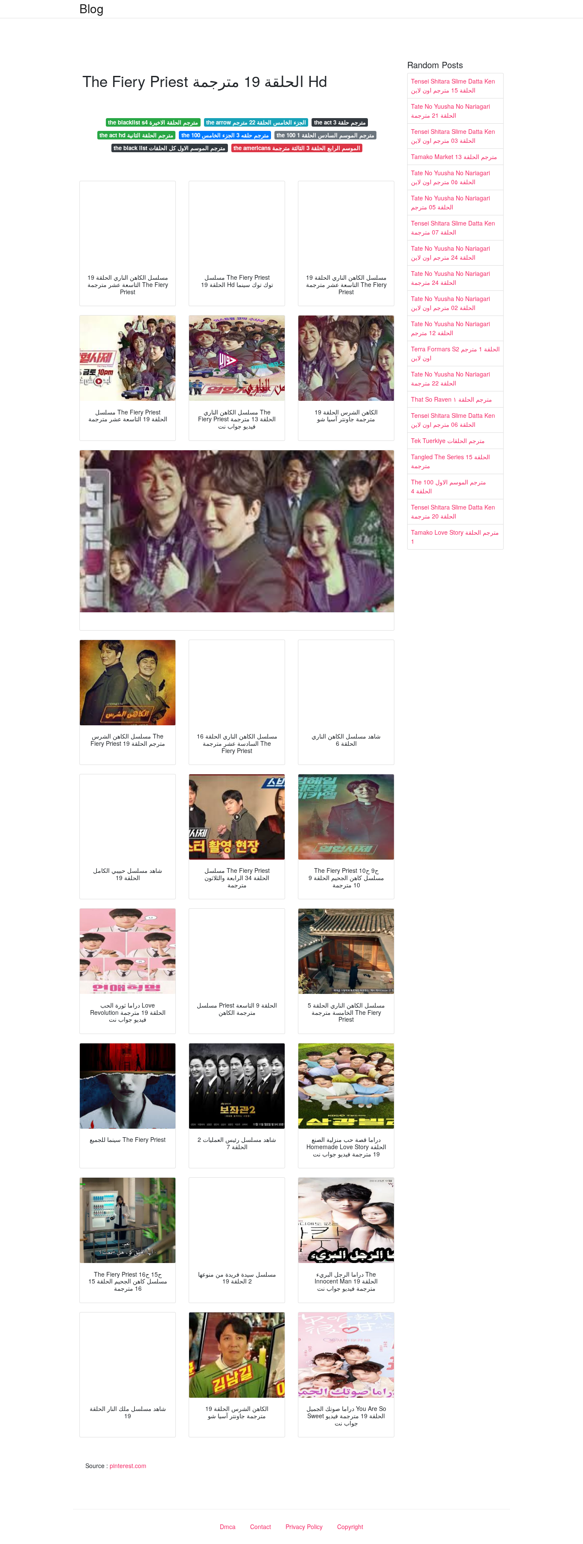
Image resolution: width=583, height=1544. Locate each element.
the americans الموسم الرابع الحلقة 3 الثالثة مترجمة (296, 148)
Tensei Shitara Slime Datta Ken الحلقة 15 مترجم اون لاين (453, 85)
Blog (91, 8)
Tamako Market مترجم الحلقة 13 (454, 156)
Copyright (350, 1526)
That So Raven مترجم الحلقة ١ (451, 399)
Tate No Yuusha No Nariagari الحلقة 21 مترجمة (450, 110)
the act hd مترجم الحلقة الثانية (136, 135)
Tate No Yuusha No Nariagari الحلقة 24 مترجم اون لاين (450, 252)
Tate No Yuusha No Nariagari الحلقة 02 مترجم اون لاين (450, 303)
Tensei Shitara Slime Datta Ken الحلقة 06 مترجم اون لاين (453, 420)
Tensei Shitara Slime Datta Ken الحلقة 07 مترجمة (453, 227)
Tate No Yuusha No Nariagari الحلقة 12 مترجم (450, 328)
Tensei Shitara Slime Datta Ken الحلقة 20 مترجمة (453, 511)
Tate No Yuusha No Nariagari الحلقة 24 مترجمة (450, 278)
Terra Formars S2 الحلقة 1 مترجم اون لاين (455, 353)
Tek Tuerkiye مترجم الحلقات (448, 440)
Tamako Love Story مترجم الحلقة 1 (455, 536)
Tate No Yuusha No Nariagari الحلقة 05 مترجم (450, 202)
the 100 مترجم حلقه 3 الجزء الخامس (225, 135)
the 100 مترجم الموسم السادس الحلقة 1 (325, 135)
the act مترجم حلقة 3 (340, 122)
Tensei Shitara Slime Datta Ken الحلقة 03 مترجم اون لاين (453, 136)
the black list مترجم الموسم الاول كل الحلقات (169, 148)
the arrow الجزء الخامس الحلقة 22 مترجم (256, 122)
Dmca (228, 1526)
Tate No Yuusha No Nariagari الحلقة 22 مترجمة (450, 378)
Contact (260, 1526)
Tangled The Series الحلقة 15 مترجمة (450, 461)
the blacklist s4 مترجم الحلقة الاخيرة (153, 122)
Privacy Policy (304, 1526)
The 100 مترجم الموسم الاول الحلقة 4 (448, 486)
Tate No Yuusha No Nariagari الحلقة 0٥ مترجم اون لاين (450, 177)
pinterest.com (128, 1465)
